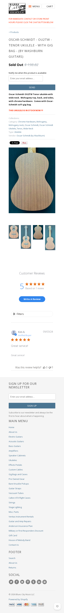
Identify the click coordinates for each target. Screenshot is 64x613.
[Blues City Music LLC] (17, 9)
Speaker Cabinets (17, 455)
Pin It (24, 142)
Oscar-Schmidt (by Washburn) (31, 135)
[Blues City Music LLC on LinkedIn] (39, 582)
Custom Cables (16, 469)
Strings (12, 502)
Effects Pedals (15, 464)
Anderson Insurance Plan (21, 526)
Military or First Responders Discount (26, 530)
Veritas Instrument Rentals (21, 516)
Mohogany (42, 121)
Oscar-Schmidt (31, 125)
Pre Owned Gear (17, 479)
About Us (13, 432)
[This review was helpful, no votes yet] (44, 367)
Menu (36, 6)
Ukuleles (13, 460)
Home (11, 427)
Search (12, 558)
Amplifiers (13, 450)
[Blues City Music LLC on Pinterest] (28, 582)
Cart (50, 6)
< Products (14, 32)
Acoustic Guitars (16, 441)
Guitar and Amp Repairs (20, 521)
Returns (12, 567)
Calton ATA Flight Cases (19, 497)
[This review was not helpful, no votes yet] (50, 367)
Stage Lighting (15, 507)
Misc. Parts (14, 511)
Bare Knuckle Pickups (19, 483)
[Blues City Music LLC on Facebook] (17, 582)
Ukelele (17, 132)
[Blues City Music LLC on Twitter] (11, 582)
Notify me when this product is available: (28, 72)
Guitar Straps (15, 488)
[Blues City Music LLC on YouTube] (22, 582)
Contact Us (14, 544)
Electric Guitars (16, 436)
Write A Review (32, 299)
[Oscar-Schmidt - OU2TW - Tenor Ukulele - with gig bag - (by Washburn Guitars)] (32, 180)
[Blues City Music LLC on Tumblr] (34, 582)
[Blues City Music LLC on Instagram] (45, 582)
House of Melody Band (19, 540)
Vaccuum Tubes (16, 493)
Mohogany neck (16, 125)
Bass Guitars (15, 446)
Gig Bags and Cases (18, 474)
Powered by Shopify (18, 599)
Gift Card (13, 535)
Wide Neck (28, 128)
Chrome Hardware (27, 121)
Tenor (19, 128)
